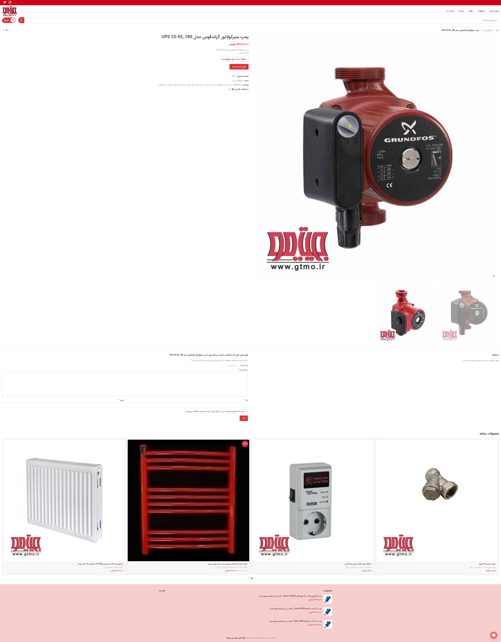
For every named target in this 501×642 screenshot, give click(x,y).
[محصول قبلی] (9, 30)
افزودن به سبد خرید (239, 66)
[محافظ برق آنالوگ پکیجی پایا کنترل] (312, 500)
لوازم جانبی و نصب (489, 567)
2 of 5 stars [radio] (234, 365)
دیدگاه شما (243, 370)
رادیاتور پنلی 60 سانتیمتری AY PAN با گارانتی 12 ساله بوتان (100, 564)
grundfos (237, 84)
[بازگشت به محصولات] (6, 30)
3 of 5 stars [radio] (232, 365)
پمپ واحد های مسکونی (176, 84)
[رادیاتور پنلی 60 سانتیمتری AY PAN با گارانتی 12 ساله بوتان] (64, 500)
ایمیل (121, 400)
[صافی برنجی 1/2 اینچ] (437, 500)
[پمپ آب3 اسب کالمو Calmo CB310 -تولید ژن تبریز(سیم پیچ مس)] (328, 611)
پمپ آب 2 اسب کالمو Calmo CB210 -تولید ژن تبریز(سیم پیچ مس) (296, 621)
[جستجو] (21, 20)
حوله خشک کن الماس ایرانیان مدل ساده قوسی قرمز (227, 564)
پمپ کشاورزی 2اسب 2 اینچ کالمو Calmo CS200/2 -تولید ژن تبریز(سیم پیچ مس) (290, 596)
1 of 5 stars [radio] (236, 365)
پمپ (230, 84)
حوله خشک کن (242, 567)
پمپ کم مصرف (209, 84)
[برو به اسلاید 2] (249, 578)
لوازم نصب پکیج (475, 567)
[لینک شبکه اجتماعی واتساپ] (229, 89)
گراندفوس (162, 84)
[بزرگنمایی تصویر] (494, 276)
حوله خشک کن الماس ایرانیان (225, 567)
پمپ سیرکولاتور (222, 84)
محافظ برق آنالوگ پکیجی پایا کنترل (358, 564)
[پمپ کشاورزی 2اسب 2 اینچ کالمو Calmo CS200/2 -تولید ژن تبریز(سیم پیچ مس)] (328, 599)
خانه (497, 30)
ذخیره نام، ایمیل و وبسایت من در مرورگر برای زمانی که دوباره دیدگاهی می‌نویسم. (215, 411)
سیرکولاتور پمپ (487, 30)
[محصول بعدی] (3, 30)
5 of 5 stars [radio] (228, 365)
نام (246, 400)
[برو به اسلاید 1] (251, 578)
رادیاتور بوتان (108, 567)
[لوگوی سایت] (9, 11)
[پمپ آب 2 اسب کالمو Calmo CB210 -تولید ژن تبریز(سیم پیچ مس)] (328, 624)
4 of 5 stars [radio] (230, 365)
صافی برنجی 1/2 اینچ (487, 564)
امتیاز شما (244, 365)
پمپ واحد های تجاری (194, 84)
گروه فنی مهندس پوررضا (235, 637)
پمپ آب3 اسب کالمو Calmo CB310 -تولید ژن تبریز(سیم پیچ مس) (296, 608)
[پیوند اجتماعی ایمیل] (232, 89)
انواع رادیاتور (118, 567)
